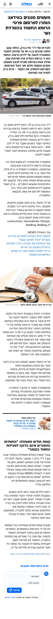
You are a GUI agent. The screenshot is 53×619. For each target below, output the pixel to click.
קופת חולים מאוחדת (31, 554)
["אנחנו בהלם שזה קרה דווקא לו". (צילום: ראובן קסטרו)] (26, 98)
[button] (40, 4)
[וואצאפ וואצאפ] (10, 4)
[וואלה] (26, 4)
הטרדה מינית (15, 554)
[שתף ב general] (4, 4)
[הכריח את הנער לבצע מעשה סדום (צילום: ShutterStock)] (26, 287)
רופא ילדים (45, 554)
